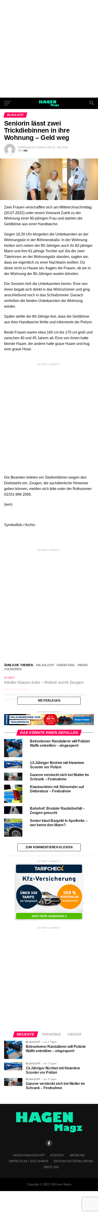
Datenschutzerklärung (73, 1161)
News (83, 665)
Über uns (51, 1167)
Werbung (77, 1155)
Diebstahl (66, 665)
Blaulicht (46, 665)
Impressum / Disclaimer (28, 1161)
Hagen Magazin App (29, 1155)
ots (25, 150)
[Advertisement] (49, 49)
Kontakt (57, 1155)
